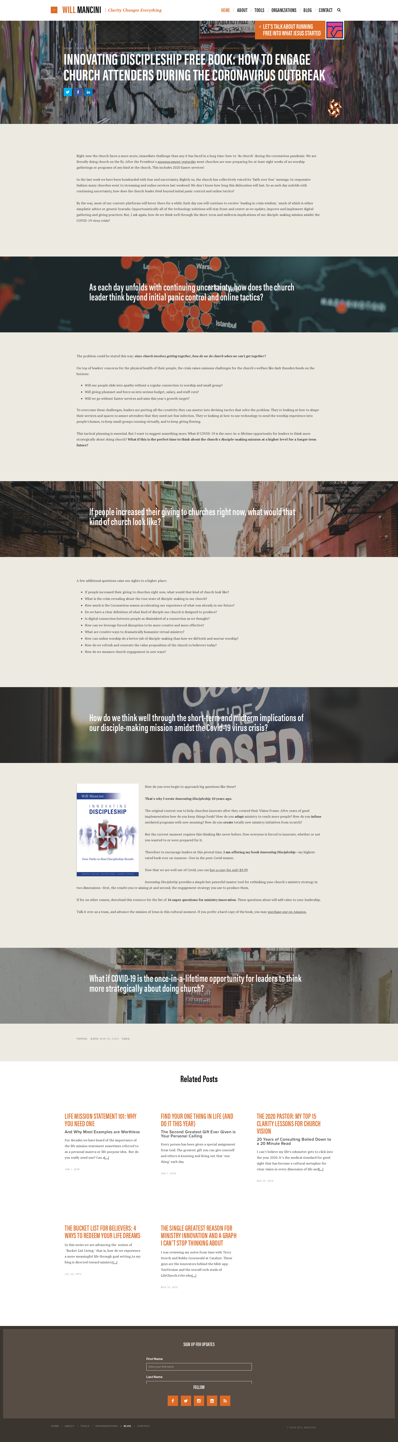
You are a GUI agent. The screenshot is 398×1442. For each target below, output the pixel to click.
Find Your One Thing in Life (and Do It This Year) (197, 1119)
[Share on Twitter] (68, 95)
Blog (80, 48)
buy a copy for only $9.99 (229, 870)
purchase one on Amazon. (287, 911)
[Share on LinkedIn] (88, 95)
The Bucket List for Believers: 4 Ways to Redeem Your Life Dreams (102, 1231)
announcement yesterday (177, 161)
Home (68, 48)
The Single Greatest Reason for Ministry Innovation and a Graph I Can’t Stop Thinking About (199, 1235)
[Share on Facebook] (78, 95)
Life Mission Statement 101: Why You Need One (100, 1119)
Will (111, 9)
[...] (106, 1157)
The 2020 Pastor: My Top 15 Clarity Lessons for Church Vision (288, 1123)
